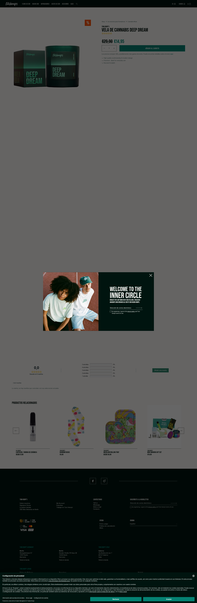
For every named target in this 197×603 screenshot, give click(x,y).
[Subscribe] (139, 308)
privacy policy (131, 311)
